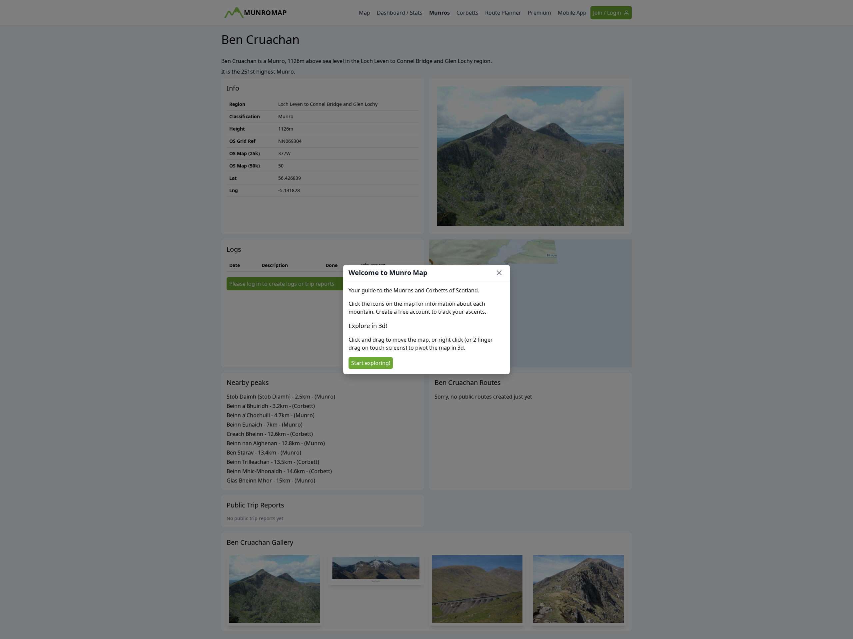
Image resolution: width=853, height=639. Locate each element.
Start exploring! (370, 363)
